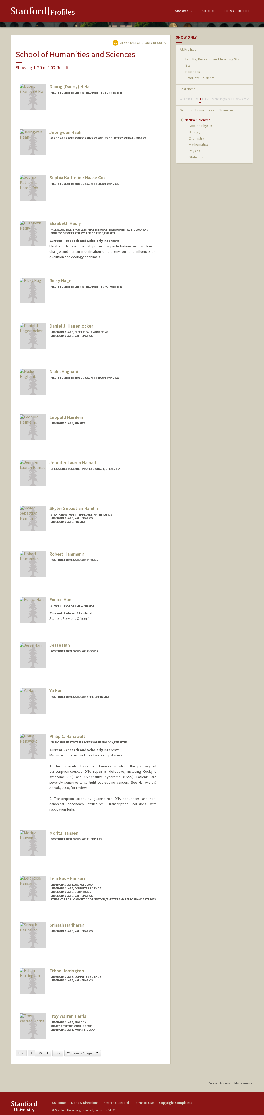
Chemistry (196, 138)
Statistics (196, 157)
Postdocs (192, 71)
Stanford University (29, 1106)
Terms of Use (144, 1102)
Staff (189, 65)
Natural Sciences (197, 120)
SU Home (59, 1102)
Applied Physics (201, 125)
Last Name (188, 89)
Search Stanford (116, 1102)
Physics (194, 151)
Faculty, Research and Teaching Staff (213, 59)
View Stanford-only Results (142, 42)
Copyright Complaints (175, 1102)
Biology (194, 132)
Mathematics (198, 144)
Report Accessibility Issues (229, 1083)
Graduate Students (199, 78)
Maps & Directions (84, 1102)
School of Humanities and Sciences (206, 110)
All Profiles (188, 49)
